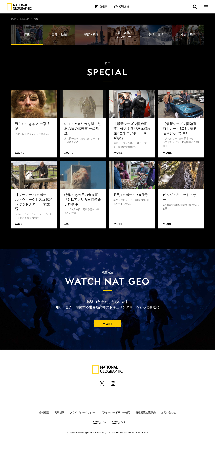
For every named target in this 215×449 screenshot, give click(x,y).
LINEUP (24, 18)
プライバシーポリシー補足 (115, 412)
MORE (107, 324)
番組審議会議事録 (146, 412)
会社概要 (44, 412)
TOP (13, 18)
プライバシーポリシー (82, 412)
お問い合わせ (168, 412)
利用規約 (59, 412)
